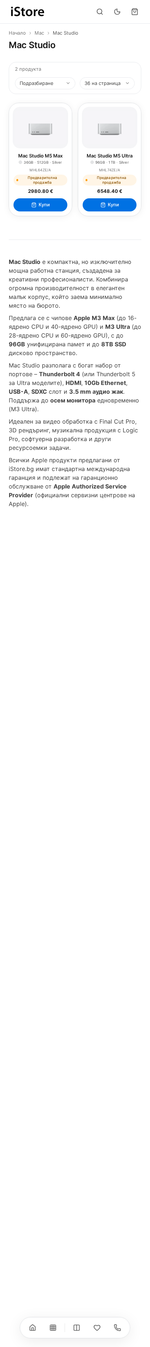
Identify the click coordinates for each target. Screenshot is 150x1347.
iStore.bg (21, 468)
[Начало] (32, 1327)
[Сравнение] (76, 1327)
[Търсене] (99, 11)
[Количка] (134, 11)
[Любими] (97, 1327)
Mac (39, 33)
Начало (17, 33)
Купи (44, 204)
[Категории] (53, 1327)
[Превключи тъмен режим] (117, 11)
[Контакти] (117, 1327)
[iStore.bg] (28, 12)
